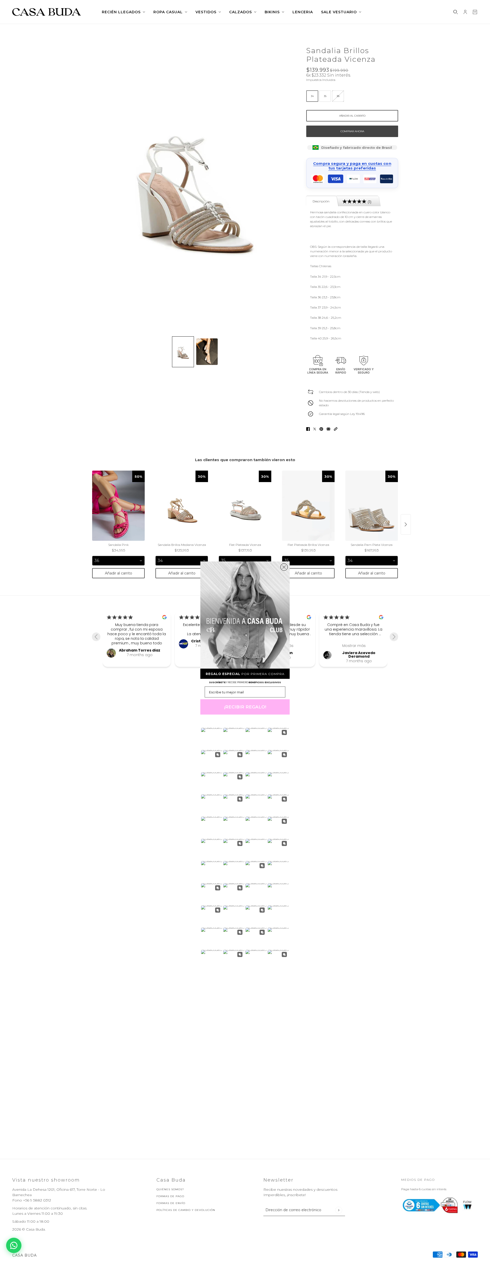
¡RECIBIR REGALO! (245, 707)
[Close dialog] (284, 567)
